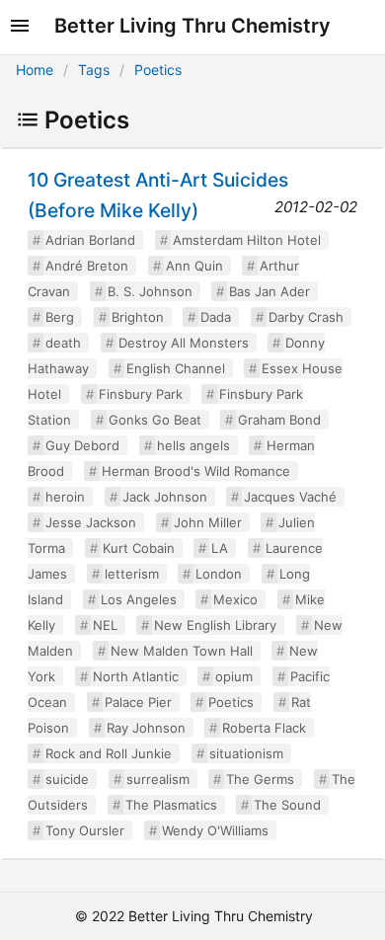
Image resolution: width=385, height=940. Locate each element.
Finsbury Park (141, 394)
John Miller (208, 522)
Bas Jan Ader (269, 291)
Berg (59, 317)
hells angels (193, 445)
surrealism (158, 779)
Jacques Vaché (290, 497)
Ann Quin (194, 266)
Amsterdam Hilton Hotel (247, 240)
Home (34, 69)
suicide (67, 779)
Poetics (158, 69)
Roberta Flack (264, 728)
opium (234, 676)
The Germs (260, 779)
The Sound (287, 805)
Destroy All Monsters (183, 343)
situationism (246, 753)
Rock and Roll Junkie (108, 753)
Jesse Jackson (90, 522)
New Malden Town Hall (182, 651)
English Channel (175, 368)
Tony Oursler (84, 830)
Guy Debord (82, 445)
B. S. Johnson (150, 291)
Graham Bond (279, 420)
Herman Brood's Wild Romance (196, 471)
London (218, 574)
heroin (65, 497)
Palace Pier (138, 702)
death (63, 343)
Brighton (138, 317)
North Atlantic (136, 676)
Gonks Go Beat (155, 420)
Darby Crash (306, 317)
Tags (94, 69)
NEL (105, 625)
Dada (215, 317)
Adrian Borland (90, 240)
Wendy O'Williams (215, 830)
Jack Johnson (164, 497)
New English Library (215, 625)
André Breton (86, 266)
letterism (132, 574)
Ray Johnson (146, 728)
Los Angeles (139, 599)
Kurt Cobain (139, 548)
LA (219, 548)
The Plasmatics (171, 805)
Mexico (235, 599)
